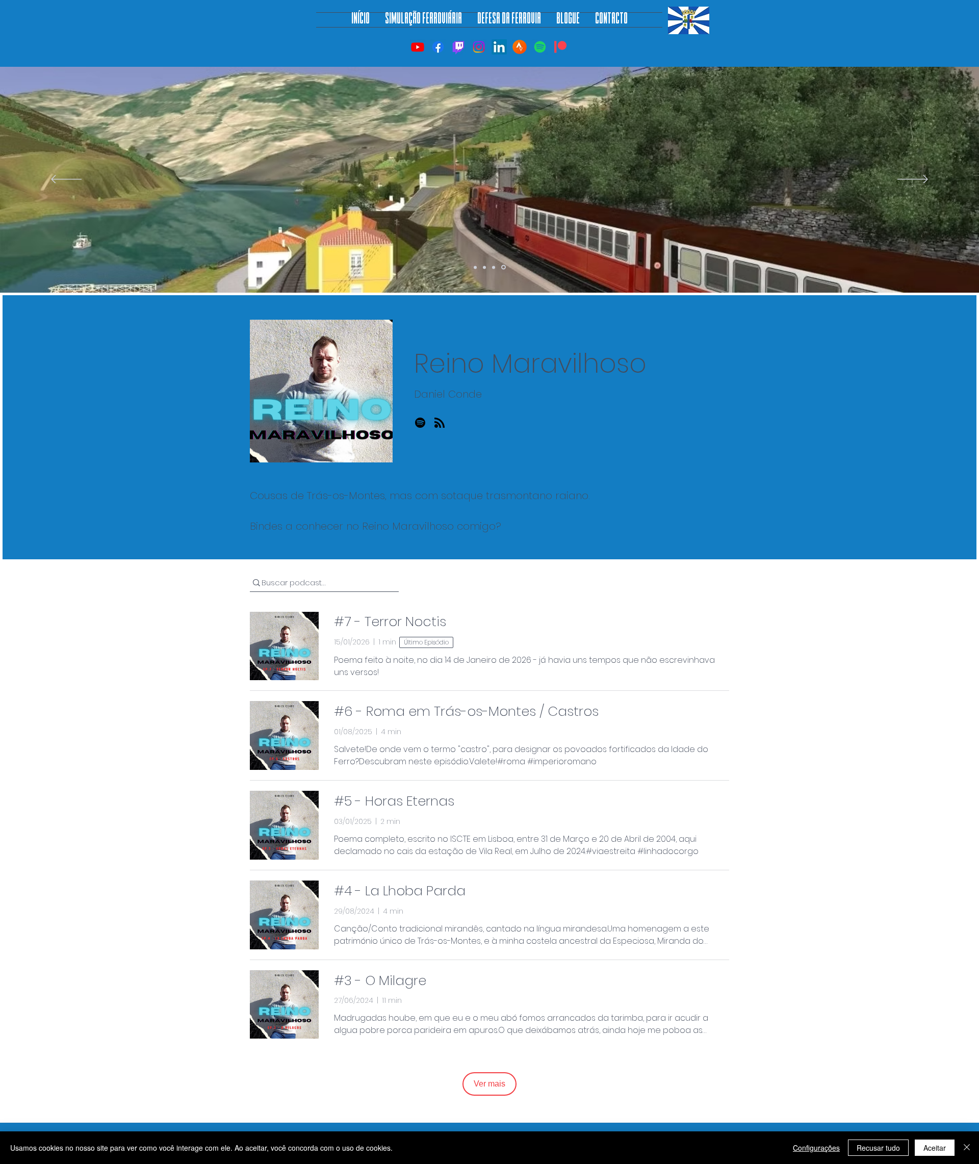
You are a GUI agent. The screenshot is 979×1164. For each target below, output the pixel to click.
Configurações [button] (816, 1148)
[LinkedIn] (499, 47)
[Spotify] (540, 47)
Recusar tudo (878, 1148)
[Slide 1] (475, 267)
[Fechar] (967, 1148)
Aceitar (934, 1148)
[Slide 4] (503, 267)
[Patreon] (560, 47)
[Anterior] (66, 180)
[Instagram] (478, 47)
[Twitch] (458, 47)
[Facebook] (438, 47)
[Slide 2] (484, 267)
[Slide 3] (493, 267)
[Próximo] (912, 180)
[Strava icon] (519, 47)
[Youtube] (417, 47)
